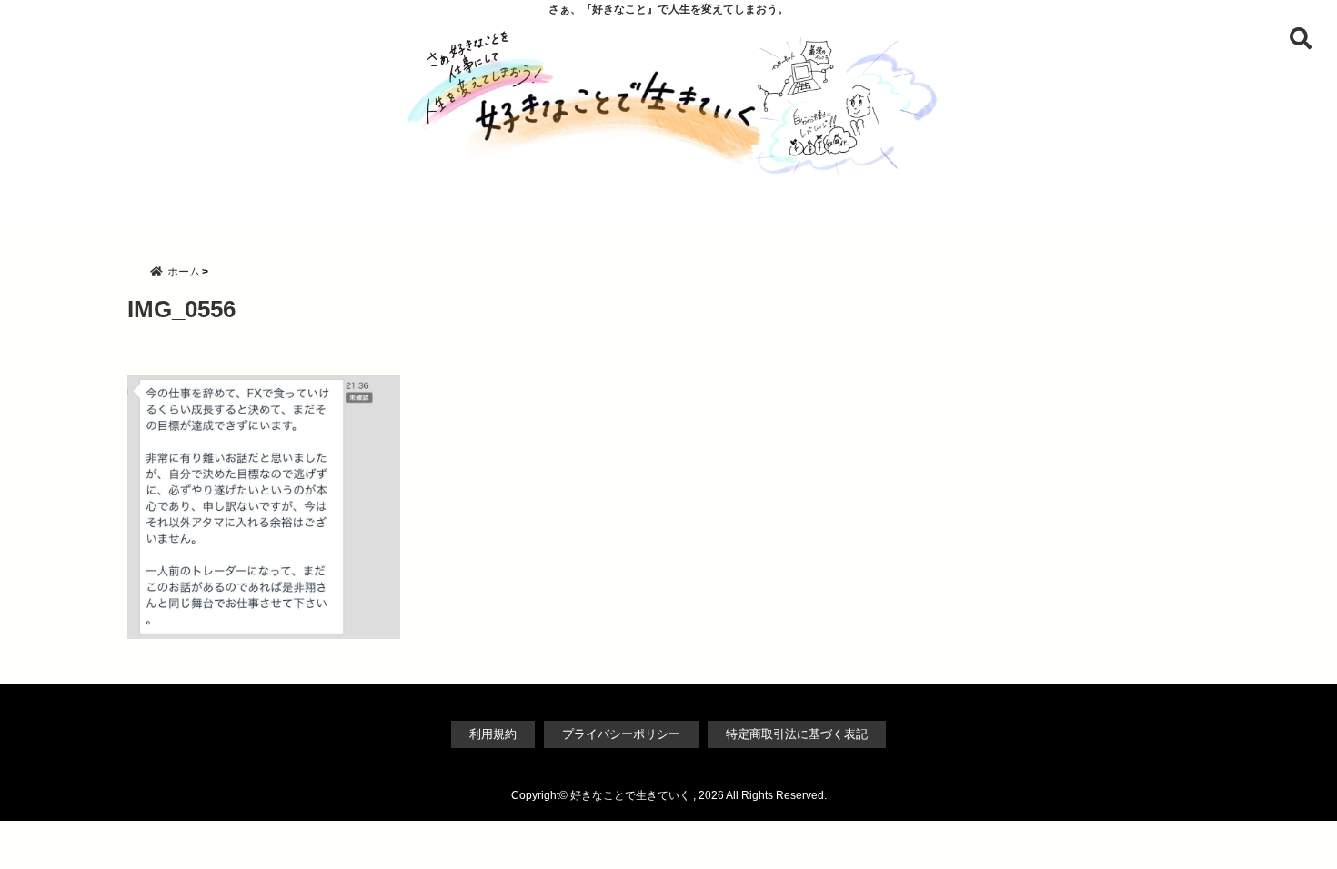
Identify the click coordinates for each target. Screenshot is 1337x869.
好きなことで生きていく (630, 795)
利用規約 (493, 734)
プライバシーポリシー (621, 734)
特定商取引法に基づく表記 (797, 734)
